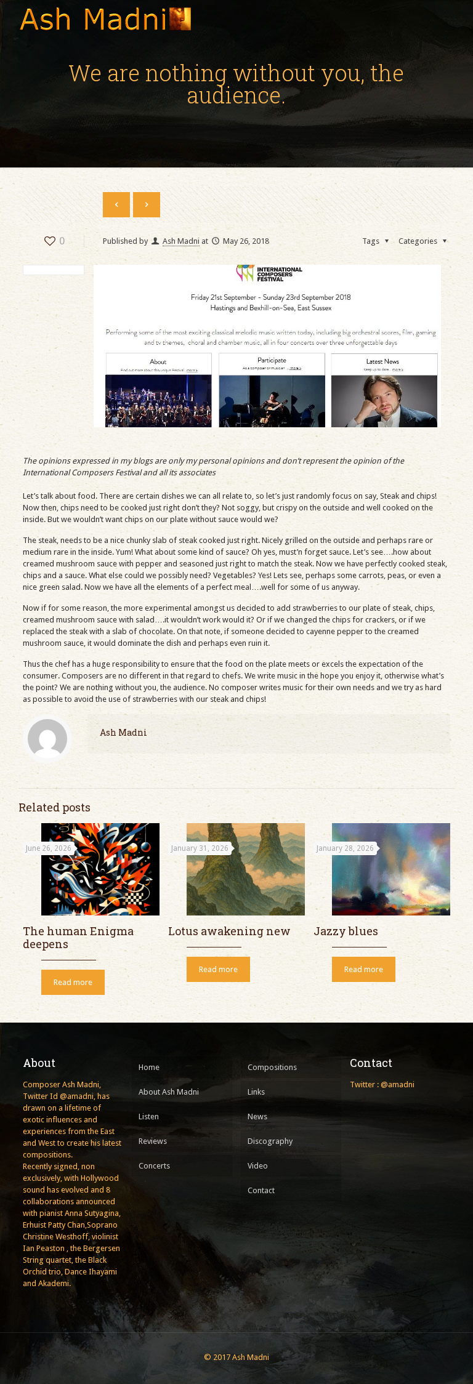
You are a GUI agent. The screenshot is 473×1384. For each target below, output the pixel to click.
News (257, 1116)
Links (256, 1091)
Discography (270, 1141)
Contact (261, 1190)
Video (258, 1165)
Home (149, 1067)
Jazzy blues (345, 930)
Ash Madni (181, 241)
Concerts (154, 1165)
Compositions (272, 1067)
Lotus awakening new (229, 930)
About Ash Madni (169, 1091)
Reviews (153, 1141)
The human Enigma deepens (78, 937)
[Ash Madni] (104, 18)
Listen (149, 1116)
